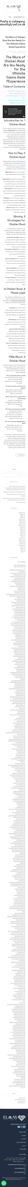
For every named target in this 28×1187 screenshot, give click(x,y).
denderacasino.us (20, 695)
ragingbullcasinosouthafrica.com (16, 916)
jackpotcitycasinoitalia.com (17, 775)
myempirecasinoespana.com (18, 843)
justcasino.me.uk (20, 784)
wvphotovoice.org (20, 1074)
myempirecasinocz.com (19, 841)
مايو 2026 (22, 517)
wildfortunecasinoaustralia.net (16, 1055)
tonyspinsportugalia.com (18, 1011)
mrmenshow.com (21, 840)
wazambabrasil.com (20, 1042)
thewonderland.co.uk (19, 1007)
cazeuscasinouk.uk (20, 677)
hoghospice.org (21, 752)
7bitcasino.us (21, 571)
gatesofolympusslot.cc (18, 731)
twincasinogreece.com (19, 1014)
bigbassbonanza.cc (20, 636)
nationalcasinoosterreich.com (17, 848)
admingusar (12, 51)
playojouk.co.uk (21, 892)
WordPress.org (21, 1102)
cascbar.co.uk (21, 657)
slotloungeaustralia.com (18, 959)
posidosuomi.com (21, 910)
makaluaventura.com (19, 832)
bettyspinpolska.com (19, 627)
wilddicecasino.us (20, 1051)
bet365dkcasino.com (19, 614)
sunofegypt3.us (21, 993)
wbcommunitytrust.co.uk (19, 52)
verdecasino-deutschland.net (17, 1022)
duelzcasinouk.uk (20, 705)
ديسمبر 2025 (22, 519)
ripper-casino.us (21, 924)
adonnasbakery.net (20, 583)
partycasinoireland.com (18, 876)
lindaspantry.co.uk (20, 814)
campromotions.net (20, 654)
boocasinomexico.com (19, 644)
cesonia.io (22, 679)
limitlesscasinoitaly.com (18, 812)
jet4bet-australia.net (19, 783)
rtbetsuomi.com (21, 947)
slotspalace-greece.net (18, 967)
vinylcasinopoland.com (19, 1033)
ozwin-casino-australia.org (18, 871)
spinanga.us (22, 968)
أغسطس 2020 (22, 545)
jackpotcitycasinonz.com (18, 776)
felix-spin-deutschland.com (17, 714)
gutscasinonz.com (20, 742)
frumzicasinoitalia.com (19, 723)
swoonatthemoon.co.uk (19, 996)
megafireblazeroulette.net (17, 836)
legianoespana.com (20, 794)
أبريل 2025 (22, 532)
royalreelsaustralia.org (18, 946)
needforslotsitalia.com (18, 851)
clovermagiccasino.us (19, 687)
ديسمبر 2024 (22, 538)
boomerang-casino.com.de (18, 648)
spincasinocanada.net (19, 976)
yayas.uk (23, 1077)
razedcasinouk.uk (20, 919)
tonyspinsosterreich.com (18, 1009)
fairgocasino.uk (21, 713)
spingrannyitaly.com (19, 981)
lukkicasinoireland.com (19, 828)
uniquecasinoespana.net (18, 1017)
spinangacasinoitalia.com (18, 970)
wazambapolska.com (19, 1045)
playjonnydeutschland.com (17, 885)
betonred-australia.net (18, 617)
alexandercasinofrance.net (17, 586)
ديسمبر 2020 (22, 540)
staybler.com (21, 986)
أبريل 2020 (22, 546)
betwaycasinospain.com (19, 633)
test (24, 1001)
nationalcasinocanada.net (18, 846)
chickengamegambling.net (18, 680)
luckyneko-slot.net (19, 822)
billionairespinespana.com (18, 640)
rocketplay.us (21, 929)
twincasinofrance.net (19, 1012)
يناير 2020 (23, 550)
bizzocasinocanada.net (19, 643)
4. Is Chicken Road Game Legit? (16, 100)
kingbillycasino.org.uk (19, 791)
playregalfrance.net (19, 895)
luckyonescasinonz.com (19, 823)
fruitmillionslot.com (19, 719)
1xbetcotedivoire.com (19, 566)
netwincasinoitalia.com (19, 858)
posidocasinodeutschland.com (17, 908)
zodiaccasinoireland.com (18, 1082)
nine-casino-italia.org (19, 859)
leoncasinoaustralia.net (18, 799)
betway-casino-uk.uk (19, 628)
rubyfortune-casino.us (19, 949)
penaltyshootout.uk (19, 877)
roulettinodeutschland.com (17, 939)
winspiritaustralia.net (19, 1059)
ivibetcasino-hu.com (20, 770)
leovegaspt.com (21, 804)
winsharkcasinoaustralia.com (17, 1058)
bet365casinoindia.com (19, 610)
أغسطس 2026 (22, 512)
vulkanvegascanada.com (18, 1035)
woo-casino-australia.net (18, 1066)
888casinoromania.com (19, 579)
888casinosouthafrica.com (18, 581)
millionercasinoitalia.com (18, 838)
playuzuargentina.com (19, 898)
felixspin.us (22, 716)
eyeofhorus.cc (21, 711)
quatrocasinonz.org (20, 913)
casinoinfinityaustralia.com (17, 672)
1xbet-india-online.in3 (19, 565)
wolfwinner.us (21, 1063)
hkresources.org (20, 750)
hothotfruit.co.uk (20, 753)
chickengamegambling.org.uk (17, 682)
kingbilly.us (22, 789)
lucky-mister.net (20, 819)
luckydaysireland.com (19, 820)
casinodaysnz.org (20, 669)
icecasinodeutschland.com (18, 758)
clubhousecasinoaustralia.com (17, 688)
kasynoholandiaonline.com (18, 788)
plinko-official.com (20, 900)
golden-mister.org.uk (19, 737)
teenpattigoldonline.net (18, 999)
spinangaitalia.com (20, 973)
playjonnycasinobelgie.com (18, 884)
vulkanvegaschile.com (19, 1037)
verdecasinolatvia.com (19, 1027)
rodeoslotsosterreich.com (18, 934)
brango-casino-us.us (19, 653)
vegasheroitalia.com (19, 1019)
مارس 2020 (22, 548)
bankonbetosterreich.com (18, 602)
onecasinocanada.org (19, 866)
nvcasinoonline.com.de (19, 861)
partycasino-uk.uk (20, 874)
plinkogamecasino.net (19, 903)
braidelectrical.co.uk (19, 651)
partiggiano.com (21, 872)
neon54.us (22, 853)
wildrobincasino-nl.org (19, 1056)
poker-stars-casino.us (19, 905)
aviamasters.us (21, 597)
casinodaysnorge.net (19, 667)
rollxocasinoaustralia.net (18, 937)
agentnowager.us (20, 584)
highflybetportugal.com (18, 749)
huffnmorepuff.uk (20, 757)
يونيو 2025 (22, 528)
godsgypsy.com (21, 734)
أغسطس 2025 (22, 525)
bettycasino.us (21, 620)
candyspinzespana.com (19, 656)
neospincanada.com (20, 856)
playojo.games (21, 887)
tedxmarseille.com (20, 998)
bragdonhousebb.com (19, 649)
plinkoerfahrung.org (19, 902)
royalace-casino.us (20, 942)
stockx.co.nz (21, 989)
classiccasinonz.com (19, 685)
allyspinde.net (21, 587)
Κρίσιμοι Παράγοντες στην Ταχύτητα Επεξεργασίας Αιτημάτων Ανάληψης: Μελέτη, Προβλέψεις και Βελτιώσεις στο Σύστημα (15, 488)
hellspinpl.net (21, 747)
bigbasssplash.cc (20, 638)
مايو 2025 (22, 530)
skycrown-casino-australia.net (16, 957)
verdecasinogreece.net (19, 1025)
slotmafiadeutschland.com (17, 962)
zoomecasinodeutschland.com (17, 1085)
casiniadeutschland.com (18, 661)
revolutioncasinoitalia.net (18, 921)
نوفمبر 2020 (22, 541)
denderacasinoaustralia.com (17, 697)
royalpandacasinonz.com (18, 944)
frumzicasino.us (21, 721)
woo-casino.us (21, 1068)
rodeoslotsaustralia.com (18, 932)
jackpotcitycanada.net (19, 773)
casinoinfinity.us (20, 670)
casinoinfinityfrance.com (18, 674)
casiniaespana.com (20, 662)
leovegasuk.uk (21, 806)
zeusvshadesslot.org (19, 1081)
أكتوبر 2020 (22, 543)
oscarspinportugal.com (19, 869)
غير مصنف (22, 1087)
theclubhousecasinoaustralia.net (16, 1004)
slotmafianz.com (20, 963)
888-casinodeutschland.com (17, 576)
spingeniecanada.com (19, 980)
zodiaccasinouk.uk (20, 1084)
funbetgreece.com (20, 724)
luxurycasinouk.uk (20, 830)
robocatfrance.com (20, 928)
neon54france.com (20, 854)
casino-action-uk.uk (20, 664)
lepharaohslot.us (20, 807)
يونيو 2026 (22, 515)
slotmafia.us (21, 960)
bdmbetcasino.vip (20, 607)
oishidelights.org (20, 864)
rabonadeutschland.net (18, 915)
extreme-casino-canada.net (17, 710)
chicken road (16, 165)
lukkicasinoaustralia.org (18, 825)
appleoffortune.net (19, 591)
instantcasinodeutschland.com (16, 765)
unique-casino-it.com (19, 1015)
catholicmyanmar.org (19, 675)
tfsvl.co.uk (22, 1002)
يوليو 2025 (22, 527)
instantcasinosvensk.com (18, 766)
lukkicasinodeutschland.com (17, 827)
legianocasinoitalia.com (19, 793)
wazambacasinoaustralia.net (17, 1043)
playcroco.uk (21, 880)
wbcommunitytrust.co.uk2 (18, 1048)
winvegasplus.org (20, 1061)
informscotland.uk (20, 763)
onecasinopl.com (20, 867)
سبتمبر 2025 (22, 524)
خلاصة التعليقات (21, 1101)
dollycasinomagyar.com (19, 701)
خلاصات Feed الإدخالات (20, 1099)
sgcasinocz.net (21, 952)
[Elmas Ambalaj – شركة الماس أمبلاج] (14, 6)
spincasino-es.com (20, 975)
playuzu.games (21, 897)
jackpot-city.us (21, 771)
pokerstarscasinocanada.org (17, 906)
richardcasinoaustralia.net (17, 923)
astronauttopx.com (19, 592)
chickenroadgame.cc (19, 683)
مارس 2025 (22, 533)
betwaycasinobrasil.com (18, 630)
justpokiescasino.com (19, 786)
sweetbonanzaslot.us (19, 994)
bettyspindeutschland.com (18, 623)
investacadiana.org (20, 768)
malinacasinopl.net (20, 835)
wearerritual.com (20, 1050)
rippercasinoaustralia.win (18, 926)
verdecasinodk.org (20, 1024)
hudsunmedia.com (20, 755)
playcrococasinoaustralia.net (17, 882)
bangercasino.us (21, 600)
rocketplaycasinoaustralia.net (16, 931)
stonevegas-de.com (20, 991)
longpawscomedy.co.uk (19, 817)
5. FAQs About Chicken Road (17, 103)
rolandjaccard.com (20, 936)
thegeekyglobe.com (20, 1006)
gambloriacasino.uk (20, 727)
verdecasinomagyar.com (18, 1029)
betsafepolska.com (20, 618)
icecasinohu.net (21, 760)
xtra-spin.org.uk (20, 1076)
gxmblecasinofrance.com (18, 744)
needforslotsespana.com (18, 849)
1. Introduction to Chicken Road (16, 91)
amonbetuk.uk (21, 589)
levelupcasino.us (20, 810)
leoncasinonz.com (20, 802)
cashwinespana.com (20, 659)
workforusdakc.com (19, 1071)
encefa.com (22, 708)
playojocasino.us (20, 890)
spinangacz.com (21, 972)
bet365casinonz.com (19, 612)
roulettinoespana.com (19, 941)
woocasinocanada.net (19, 1069)
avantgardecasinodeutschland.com (15, 594)
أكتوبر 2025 (22, 522)
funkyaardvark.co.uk (19, 726)
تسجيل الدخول (22, 1097)
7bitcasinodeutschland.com (17, 573)
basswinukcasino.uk (20, 604)
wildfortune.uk (21, 1053)
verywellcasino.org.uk (19, 1030)
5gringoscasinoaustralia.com (17, 570)
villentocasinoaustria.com (18, 1032)
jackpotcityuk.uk (20, 781)
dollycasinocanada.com (19, 698)
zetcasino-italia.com (19, 1079)
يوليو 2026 (22, 514)
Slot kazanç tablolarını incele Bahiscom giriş (14, 491)
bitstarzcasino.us (20, 641)
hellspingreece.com (20, 745)
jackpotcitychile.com (19, 778)
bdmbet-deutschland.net (18, 605)
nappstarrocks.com (20, 845)
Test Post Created (20, 502)
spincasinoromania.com (19, 978)
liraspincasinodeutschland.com (16, 815)
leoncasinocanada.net (19, 801)
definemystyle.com (20, 692)
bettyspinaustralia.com (18, 622)
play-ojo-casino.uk (20, 879)
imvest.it (22, 762)
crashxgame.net (20, 690)
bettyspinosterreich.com (18, 625)
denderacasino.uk (20, 693)
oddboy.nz (22, 863)
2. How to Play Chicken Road (17, 93)
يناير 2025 (23, 537)
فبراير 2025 (22, 535)
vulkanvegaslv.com (20, 1040)
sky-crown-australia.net (18, 955)
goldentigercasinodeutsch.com (17, 739)
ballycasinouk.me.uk (19, 599)
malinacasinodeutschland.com (17, 833)
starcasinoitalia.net (19, 985)
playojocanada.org (20, 889)
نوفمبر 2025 (22, 520)
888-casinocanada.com (19, 574)
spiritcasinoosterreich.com (18, 983)
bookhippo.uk (21, 646)
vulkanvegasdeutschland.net (17, 1038)
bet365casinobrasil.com (18, 609)
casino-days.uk (21, 666)
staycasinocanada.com (19, 988)
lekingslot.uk (21, 796)
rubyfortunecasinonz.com (18, 950)
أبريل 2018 (23, 551)
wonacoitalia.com (20, 1064)
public (23, 911)
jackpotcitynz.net (20, 780)
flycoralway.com (20, 718)
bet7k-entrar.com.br (19, 615)
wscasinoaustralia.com (19, 1072)
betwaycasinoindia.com (19, 631)
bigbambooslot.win (20, 635)
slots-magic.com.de (20, 965)
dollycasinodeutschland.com (17, 700)
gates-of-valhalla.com (19, 729)
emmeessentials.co (20, 706)
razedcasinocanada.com (19, 918)
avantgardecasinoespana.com (17, 596)
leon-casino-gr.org (20, 797)
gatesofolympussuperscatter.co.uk (15, 732)
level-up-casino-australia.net (17, 809)
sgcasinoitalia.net (20, 954)
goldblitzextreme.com (19, 736)
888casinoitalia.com (20, 578)
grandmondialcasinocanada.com (16, 740)
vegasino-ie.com (21, 1020)
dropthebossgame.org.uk (18, 703)
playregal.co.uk (21, 893)
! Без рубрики (21, 561)
